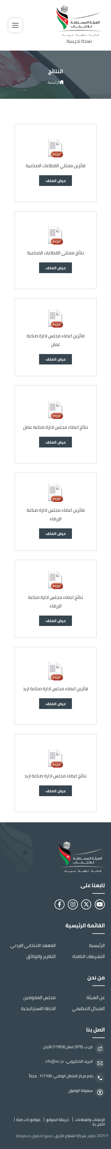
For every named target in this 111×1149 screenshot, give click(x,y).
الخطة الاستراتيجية (38, 1008)
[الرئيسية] (55, 857)
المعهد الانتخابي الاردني (33, 945)
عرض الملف (56, 180)
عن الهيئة (95, 997)
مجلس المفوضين (39, 997)
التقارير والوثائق (41, 956)
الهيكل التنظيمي (88, 1008)
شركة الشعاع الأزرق (70, 1135)
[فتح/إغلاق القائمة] (15, 25)
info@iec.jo (54, 1061)
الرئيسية (53, 82)
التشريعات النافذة (89, 956)
